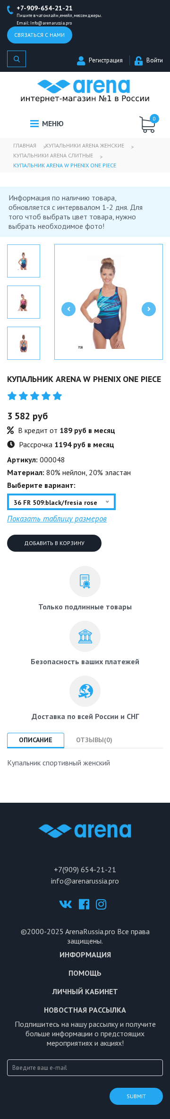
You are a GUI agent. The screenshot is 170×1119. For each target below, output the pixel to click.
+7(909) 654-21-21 (85, 869)
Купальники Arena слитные (53, 155)
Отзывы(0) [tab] (94, 740)
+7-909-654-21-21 (45, 8)
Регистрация (106, 60)
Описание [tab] (35, 740)
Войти (154, 60)
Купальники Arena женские (84, 145)
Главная (24, 145)
